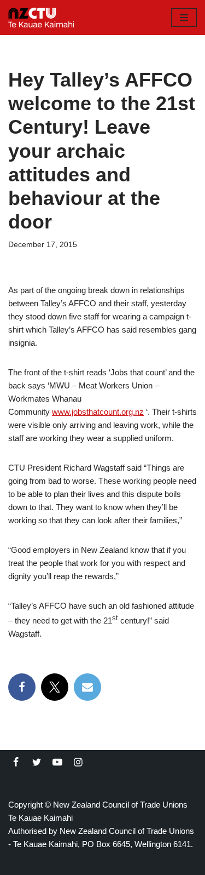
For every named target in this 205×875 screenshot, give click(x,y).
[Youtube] (57, 762)
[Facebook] (22, 687)
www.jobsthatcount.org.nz (98, 411)
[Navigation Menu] (184, 17)
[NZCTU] (41, 17)
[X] (54, 687)
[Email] (87, 687)
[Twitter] (36, 762)
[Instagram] (78, 762)
